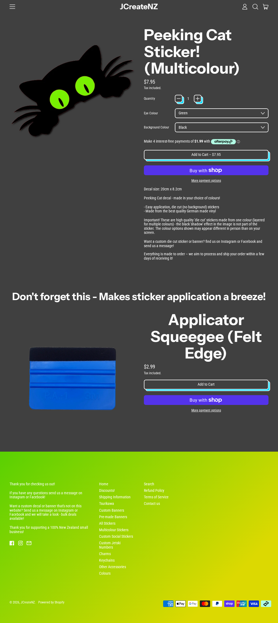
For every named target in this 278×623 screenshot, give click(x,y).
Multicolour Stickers (113, 530)
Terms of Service (156, 497)
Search (149, 484)
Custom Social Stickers (116, 536)
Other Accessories (112, 567)
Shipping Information (115, 497)
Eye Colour (151, 113)
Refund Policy (154, 490)
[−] (178, 98)
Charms (105, 554)
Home (103, 484)
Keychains (107, 560)
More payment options (206, 181)
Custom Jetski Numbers (110, 545)
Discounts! (107, 490)
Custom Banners (111, 510)
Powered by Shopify (51, 602)
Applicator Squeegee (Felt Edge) (206, 336)
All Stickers (107, 523)
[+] (197, 98)
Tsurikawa (106, 503)
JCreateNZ (139, 6)
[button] (255, 6)
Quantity (149, 98)
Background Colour (156, 127)
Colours (104, 573)
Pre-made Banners (113, 517)
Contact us (152, 503)
